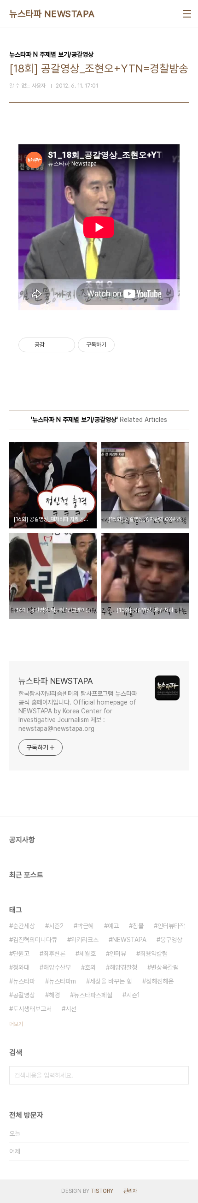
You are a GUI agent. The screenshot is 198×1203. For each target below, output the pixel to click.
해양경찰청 (123, 967)
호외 (90, 967)
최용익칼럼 (154, 953)
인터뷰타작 (171, 926)
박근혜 (85, 926)
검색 (179, 1075)
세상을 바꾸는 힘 (111, 981)
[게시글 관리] (64, 345)
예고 (113, 926)
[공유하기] (53, 345)
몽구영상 (171, 939)
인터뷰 (118, 953)
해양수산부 (57, 967)
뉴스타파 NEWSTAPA (52, 13)
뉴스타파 (24, 981)
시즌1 (133, 995)
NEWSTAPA (129, 939)
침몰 (138, 926)
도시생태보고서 (32, 1009)
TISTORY (102, 1191)
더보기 (16, 1024)
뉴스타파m (62, 981)
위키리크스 (85, 939)
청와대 (21, 967)
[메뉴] (187, 14)
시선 (70, 1009)
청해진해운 (160, 981)
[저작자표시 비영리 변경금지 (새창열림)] (127, 345)
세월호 (87, 953)
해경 (54, 995)
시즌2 (56, 926)
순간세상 (24, 926)
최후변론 (54, 953)
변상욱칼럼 (165, 967)
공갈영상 (24, 995)
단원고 (21, 953)
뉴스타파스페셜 (93, 995)
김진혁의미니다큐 (35, 939)
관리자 (130, 1191)
